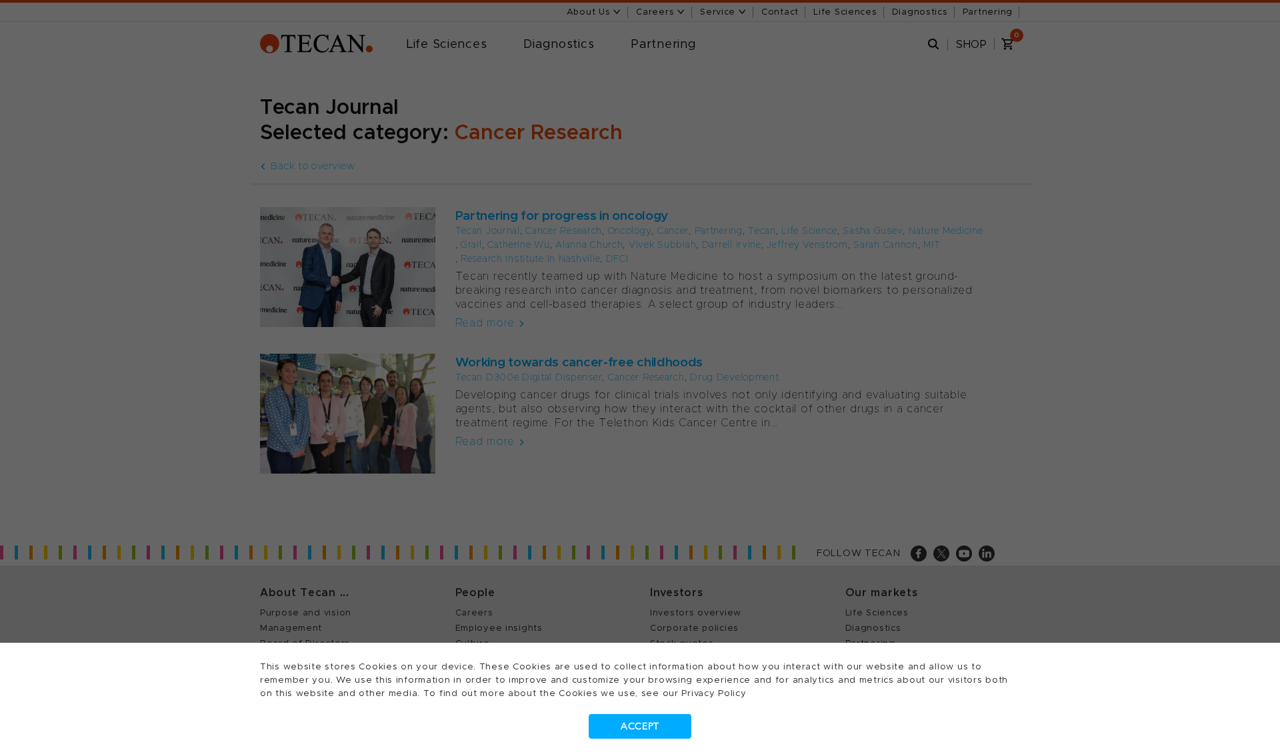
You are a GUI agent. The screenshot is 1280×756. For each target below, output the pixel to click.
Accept (640, 726)
